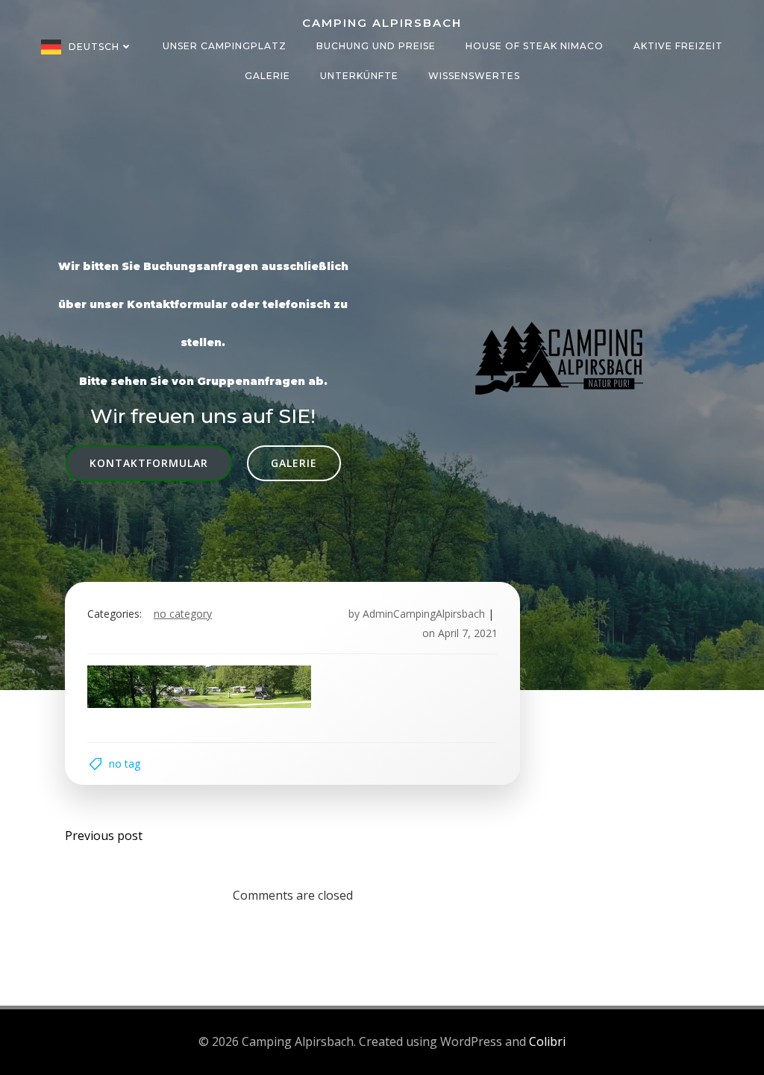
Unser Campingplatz (224, 45)
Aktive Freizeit (678, 45)
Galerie (267, 75)
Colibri (547, 1041)
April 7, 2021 (468, 633)
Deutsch (94, 46)
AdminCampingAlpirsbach (424, 614)
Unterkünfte (359, 75)
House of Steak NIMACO (535, 45)
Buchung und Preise (376, 45)
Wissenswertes (474, 75)
